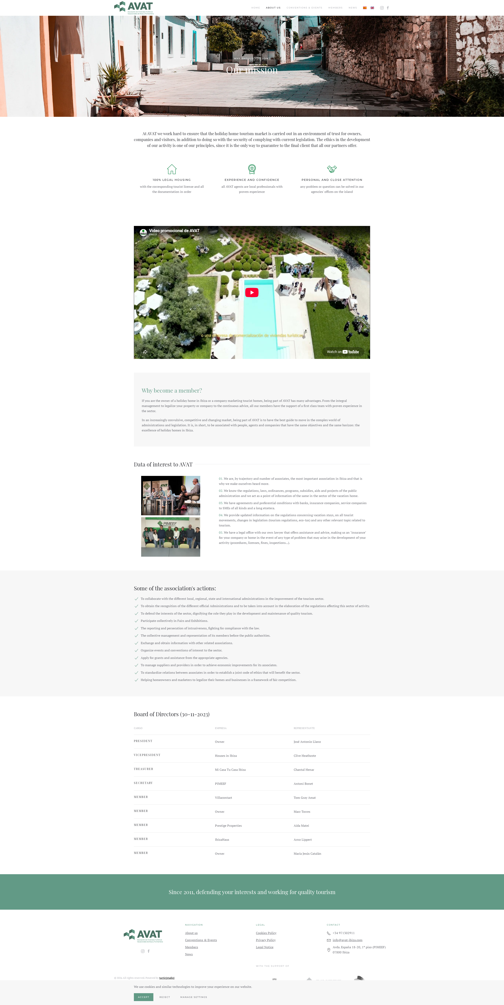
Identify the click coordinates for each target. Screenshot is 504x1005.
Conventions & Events (304, 7)
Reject (164, 997)
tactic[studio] (166, 978)
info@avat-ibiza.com (347, 940)
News (353, 7)
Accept (143, 997)
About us (273, 7)
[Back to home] (134, 8)
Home (255, 7)
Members (335, 7)
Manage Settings (193, 997)
